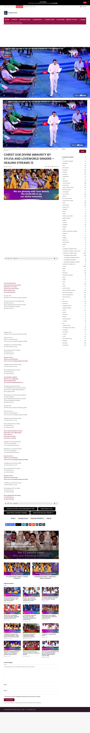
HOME (7, 19)
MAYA (64, 270)
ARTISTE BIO (66, 167)
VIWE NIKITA (65, 345)
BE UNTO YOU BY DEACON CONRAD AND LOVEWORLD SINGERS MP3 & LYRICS (29, 599)
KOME (64, 235)
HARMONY (65, 209)
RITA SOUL (65, 301)
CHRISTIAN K (66, 176)
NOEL (64, 281)
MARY (64, 268)
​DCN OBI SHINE (66, 183)
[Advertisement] (45, 36)
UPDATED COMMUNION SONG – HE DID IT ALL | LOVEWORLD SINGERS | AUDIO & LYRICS (12, 653)
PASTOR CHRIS (66, 288)
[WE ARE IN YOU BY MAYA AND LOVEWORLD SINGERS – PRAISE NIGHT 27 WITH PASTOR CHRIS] (12, 628)
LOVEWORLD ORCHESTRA (70, 255)
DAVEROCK (65, 180)
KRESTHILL (65, 240)
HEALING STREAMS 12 (38, 518)
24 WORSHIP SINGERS (68, 161)
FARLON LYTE (66, 207)
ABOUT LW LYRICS (72, 19)
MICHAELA (65, 272)
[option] (31, 545)
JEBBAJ (64, 220)
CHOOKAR (65, 174)
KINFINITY (65, 233)
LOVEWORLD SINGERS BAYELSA (72, 257)
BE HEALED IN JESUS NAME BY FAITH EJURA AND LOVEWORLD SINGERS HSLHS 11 (49, 617)
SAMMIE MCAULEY (67, 305)
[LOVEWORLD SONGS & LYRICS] (10, 13)
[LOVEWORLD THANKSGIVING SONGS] (50, 628)
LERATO (64, 244)
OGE (64, 283)
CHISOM (65, 172)
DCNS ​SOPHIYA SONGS (68, 187)
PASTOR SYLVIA (66, 297)
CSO (64, 178)
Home (6, 148)
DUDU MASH (66, 191)
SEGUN (64, 312)
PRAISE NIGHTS (38, 19)
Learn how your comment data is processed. (31, 702)
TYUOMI (65, 334)
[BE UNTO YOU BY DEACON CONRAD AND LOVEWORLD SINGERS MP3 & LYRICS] (31, 592)
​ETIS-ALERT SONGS (67, 198)
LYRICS (64, 266)
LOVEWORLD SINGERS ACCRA (70, 248)
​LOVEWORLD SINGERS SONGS (15, 148)
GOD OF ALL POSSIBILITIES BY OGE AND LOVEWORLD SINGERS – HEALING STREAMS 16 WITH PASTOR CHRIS (50, 653)
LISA (64, 246)
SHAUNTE (65, 314)
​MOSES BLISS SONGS (68, 275)
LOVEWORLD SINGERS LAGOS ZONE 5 (71, 251)
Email (5, 690)
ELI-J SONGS (66, 194)
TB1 (63, 323)
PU (63, 299)
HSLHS (49, 518)
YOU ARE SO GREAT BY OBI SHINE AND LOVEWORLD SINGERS (50, 598)
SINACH (64, 316)
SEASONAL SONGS (25, 19)
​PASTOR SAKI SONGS (68, 292)
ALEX (64, 165)
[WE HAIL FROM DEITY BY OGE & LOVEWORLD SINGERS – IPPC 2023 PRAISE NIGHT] (12, 592)
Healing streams (23, 518)
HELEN (64, 211)
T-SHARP (65, 321)
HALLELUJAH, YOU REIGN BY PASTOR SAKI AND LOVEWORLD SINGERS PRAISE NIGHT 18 (11, 617)
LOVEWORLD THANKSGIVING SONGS (49, 634)
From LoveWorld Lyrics (31, 709)
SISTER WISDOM (66, 318)
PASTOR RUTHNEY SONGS (69, 290)
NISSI (64, 277)
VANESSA (65, 340)
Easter (13, 518)
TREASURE (65, 329)
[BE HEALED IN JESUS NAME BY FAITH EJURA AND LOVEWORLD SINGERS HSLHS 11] (50, 609)
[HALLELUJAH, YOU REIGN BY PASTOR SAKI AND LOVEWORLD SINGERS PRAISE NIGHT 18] (12, 609)
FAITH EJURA (66, 205)
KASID (64, 229)
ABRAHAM (65, 163)
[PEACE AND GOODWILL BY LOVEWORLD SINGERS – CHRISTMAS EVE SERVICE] (31, 628)
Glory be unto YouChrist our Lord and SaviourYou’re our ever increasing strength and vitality (16, 359)
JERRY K (65, 226)
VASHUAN (65, 343)
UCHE (64, 336)
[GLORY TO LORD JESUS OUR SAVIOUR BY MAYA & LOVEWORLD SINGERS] (31, 645)
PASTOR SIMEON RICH (68, 294)
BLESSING (65, 170)
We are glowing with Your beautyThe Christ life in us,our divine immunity (12, 497)
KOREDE (65, 237)
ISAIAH (64, 213)
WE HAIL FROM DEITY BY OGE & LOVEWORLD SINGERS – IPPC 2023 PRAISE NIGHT (11, 599)
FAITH (64, 202)
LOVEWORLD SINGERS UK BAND (72, 262)
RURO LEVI (65, 303)
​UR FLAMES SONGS (67, 338)
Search (63, 148)
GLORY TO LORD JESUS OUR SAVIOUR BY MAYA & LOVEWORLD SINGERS (31, 653)
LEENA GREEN (66, 242)
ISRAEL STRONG (66, 218)
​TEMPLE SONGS (66, 325)
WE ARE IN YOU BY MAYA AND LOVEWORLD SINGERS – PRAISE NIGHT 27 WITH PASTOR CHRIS (11, 635)
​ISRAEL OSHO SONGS (68, 216)
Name (5, 684)
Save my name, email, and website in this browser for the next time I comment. (22, 696)
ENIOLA (64, 196)
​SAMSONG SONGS (67, 308)
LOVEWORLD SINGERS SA (70, 259)
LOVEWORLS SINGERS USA (69, 264)
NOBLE (64, 279)
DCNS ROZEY (66, 185)
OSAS (64, 286)
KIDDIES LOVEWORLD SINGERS (70, 231)
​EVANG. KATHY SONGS (68, 200)
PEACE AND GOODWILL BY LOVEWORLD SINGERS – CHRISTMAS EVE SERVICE (29, 635)
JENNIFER (65, 224)
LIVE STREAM (61, 19)
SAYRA (64, 310)
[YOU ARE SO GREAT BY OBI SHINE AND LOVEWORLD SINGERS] (50, 591)
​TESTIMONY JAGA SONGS (69, 327)
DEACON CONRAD (67, 189)
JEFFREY (65, 222)
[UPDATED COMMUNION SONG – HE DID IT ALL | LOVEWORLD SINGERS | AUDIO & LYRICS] (12, 645)
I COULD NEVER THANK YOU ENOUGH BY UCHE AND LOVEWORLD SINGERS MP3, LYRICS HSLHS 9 (29, 617)
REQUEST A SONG (50, 19)
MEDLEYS (15, 19)
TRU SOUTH (65, 332)
